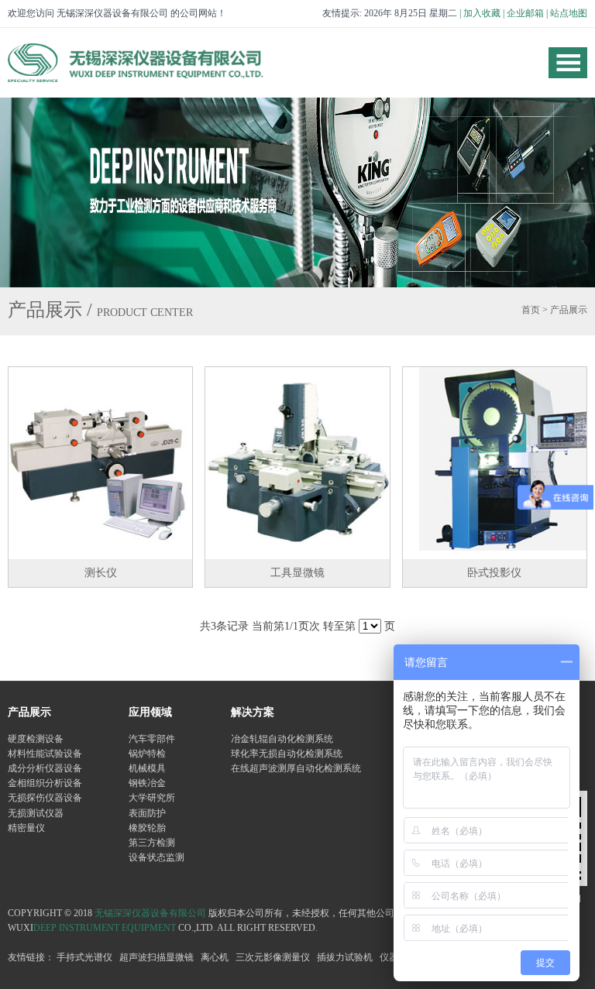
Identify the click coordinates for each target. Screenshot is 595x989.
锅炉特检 (147, 753)
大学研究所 (152, 797)
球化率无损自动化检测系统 (286, 753)
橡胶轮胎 (147, 827)
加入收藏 (481, 13)
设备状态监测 (156, 857)
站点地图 (568, 13)
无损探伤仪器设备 (45, 797)
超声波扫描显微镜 (156, 957)
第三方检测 (152, 842)
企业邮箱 (525, 13)
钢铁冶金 (147, 783)
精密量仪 (26, 827)
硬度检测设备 (36, 738)
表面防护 (147, 813)
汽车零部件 (152, 738)
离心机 (215, 957)
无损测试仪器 (36, 813)
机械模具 (147, 768)
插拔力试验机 (345, 957)
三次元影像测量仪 (273, 957)
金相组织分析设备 (45, 783)
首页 (530, 309)
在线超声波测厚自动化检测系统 (296, 768)
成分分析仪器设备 (45, 768)
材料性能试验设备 (45, 753)
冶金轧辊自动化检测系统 (282, 738)
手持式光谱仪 (84, 957)
